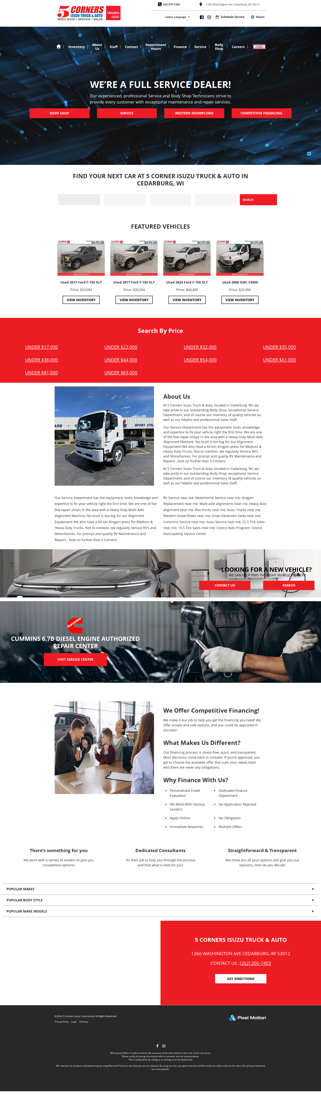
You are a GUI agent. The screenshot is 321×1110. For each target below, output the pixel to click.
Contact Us (225, 585)
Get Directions (240, 979)
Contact (131, 47)
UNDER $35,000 (279, 347)
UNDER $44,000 (120, 360)
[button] (258, 17)
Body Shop (219, 46)
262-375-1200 (171, 4)
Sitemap (83, 1021)
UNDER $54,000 (200, 360)
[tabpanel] (81, 272)
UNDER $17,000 (41, 347)
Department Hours (155, 46)
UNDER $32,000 (200, 347)
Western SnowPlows (194, 113)
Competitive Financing (261, 113)
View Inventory (81, 300)
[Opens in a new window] (164, 1046)
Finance (180, 47)
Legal (74, 1021)
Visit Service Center (75, 660)
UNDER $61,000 (279, 360)
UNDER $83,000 (120, 372)
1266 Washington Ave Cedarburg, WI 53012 (233, 4)
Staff (114, 47)
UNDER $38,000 (41, 360)
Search (289, 585)
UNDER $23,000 (120, 347)
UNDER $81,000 (41, 372)
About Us (97, 46)
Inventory (76, 47)
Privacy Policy (62, 1021)
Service (200, 47)
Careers (238, 47)
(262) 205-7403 (255, 963)
